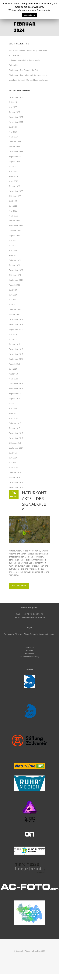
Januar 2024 (14, 147)
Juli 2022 (13, 201)
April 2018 (13, 374)
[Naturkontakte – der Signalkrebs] (29, 529)
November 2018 (16, 354)
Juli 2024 (13, 127)
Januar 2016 (14, 477)
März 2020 (13, 305)
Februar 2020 (15, 310)
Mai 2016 (13, 463)
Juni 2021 (13, 245)
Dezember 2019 (16, 319)
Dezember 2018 (16, 349)
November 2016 (16, 438)
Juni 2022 (13, 206)
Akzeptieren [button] (29, 15)
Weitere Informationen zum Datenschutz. (30, 10)
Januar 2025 (14, 112)
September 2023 (16, 156)
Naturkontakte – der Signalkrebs (34, 501)
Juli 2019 (13, 334)
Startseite (29, 647)
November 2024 (16, 122)
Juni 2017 (13, 403)
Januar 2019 (14, 344)
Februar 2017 (15, 423)
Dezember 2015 (16, 482)
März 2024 (13, 137)
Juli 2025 (13, 102)
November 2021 (16, 226)
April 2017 (13, 413)
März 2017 (13, 418)
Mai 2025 (13, 107)
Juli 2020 (13, 290)
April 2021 (13, 255)
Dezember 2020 (16, 270)
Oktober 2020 (15, 275)
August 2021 (14, 235)
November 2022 (16, 191)
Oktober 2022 (15, 196)
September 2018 (16, 359)
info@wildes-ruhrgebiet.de (33, 617)
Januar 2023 (14, 186)
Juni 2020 (13, 295)
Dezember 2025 (16, 97)
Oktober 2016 (15, 443)
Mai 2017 (13, 408)
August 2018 (14, 364)
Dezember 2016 (16, 433)
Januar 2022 (14, 221)
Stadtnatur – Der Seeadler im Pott (23, 70)
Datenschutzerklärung (29, 656)
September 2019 (16, 329)
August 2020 (14, 285)
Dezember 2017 (16, 384)
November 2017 (16, 389)
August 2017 (14, 398)
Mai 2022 (13, 211)
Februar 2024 (15, 142)
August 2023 (14, 161)
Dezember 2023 (16, 151)
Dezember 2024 (16, 117)
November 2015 (16, 487)
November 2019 (16, 324)
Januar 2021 (14, 265)
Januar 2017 (14, 428)
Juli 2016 (13, 453)
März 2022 (13, 216)
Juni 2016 (13, 458)
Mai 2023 (13, 171)
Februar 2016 (15, 472)
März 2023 (13, 181)
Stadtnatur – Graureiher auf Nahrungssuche (28, 75)
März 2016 (13, 468)
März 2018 (13, 379)
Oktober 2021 (15, 231)
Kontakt (29, 650)
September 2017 (16, 393)
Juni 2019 (13, 339)
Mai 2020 (13, 300)
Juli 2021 (13, 240)
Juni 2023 (13, 166)
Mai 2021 (13, 250)
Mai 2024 (13, 132)
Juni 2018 (13, 369)
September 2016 (16, 448)
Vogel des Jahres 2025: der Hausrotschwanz (28, 80)
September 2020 (16, 280)
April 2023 (13, 176)
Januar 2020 (14, 314)
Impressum (29, 653)
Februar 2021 (15, 260)
